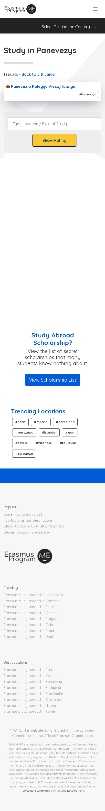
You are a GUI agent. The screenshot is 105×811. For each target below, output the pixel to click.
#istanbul (49, 432)
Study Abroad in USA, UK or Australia (34, 526)
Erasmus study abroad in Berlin (29, 607)
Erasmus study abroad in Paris (28, 670)
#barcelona (65, 422)
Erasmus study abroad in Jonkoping (33, 595)
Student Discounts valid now (27, 532)
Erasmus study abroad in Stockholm (33, 694)
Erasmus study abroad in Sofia (29, 631)
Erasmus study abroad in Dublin (29, 637)
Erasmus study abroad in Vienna (30, 613)
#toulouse (68, 443)
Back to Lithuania (38, 74)
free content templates (35, 790)
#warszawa (24, 432)
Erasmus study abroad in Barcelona (33, 681)
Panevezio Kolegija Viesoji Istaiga (42, 86)
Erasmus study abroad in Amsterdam (34, 699)
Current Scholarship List (23, 514)
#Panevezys (87, 94)
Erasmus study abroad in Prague (30, 619)
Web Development (72, 790)
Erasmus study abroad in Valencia (32, 601)
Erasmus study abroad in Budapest (32, 688)
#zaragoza (24, 453)
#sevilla (21, 443)
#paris (20, 422)
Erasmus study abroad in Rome (29, 711)
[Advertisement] (52, 257)
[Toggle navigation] (95, 9)
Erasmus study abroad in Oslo (28, 625)
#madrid (40, 422)
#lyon (69, 432)
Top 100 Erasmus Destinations (28, 520)
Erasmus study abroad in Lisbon (30, 705)
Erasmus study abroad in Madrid (30, 676)
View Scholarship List (52, 380)
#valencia (43, 443)
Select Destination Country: (68, 26)
